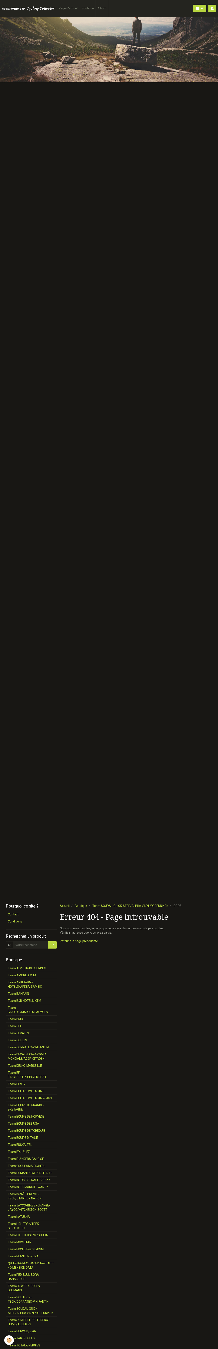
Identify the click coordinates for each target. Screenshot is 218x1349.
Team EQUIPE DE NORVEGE (26, 1116)
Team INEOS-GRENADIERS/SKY (29, 1180)
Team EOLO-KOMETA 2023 (26, 1091)
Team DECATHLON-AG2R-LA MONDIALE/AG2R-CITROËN (27, 1056)
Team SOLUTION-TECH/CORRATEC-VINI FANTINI (28, 1299)
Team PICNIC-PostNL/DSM (26, 1249)
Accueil (65, 906)
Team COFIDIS (17, 1040)
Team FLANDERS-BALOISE (26, 1159)
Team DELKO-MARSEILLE (25, 1065)
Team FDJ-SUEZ (19, 1151)
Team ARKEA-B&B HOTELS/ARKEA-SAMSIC (25, 984)
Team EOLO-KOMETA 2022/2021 (30, 1098)
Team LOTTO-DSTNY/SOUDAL (28, 1235)
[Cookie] (9, 1340)
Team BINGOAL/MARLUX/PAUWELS (28, 1010)
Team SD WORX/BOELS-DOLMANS (24, 1288)
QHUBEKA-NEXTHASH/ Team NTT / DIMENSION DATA (31, 1265)
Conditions (15, 921)
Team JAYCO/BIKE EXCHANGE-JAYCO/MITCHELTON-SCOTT (29, 1207)
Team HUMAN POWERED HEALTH (30, 1173)
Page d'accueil (68, 8)
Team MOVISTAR (19, 1242)
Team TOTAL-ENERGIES (24, 1345)
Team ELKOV (16, 1084)
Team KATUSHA (19, 1216)
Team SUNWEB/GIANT (23, 1331)
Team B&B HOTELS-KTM (24, 1000)
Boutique (88, 8)
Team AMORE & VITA (22, 975)
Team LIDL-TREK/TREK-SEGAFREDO (24, 1226)
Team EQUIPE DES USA (23, 1123)
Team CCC (15, 1026)
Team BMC (15, 1019)
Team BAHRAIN (18, 993)
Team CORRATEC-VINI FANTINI (28, 1047)
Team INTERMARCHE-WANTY (28, 1187)
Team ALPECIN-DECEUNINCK (27, 968)
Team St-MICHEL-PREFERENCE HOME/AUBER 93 (29, 1322)
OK (52, 945)
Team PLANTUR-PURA (23, 1256)
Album (102, 8)
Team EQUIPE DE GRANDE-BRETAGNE (26, 1107)
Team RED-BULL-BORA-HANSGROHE (24, 1277)
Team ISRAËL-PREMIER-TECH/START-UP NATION (25, 1196)
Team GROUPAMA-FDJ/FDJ (26, 1166)
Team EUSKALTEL (20, 1144)
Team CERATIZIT (19, 1033)
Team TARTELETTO (21, 1338)
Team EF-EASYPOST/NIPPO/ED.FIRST (27, 1075)
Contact (13, 914)
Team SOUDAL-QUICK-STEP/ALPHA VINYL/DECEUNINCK (130, 906)
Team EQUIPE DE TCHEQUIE (26, 1130)
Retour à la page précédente (79, 941)
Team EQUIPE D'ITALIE (23, 1137)
